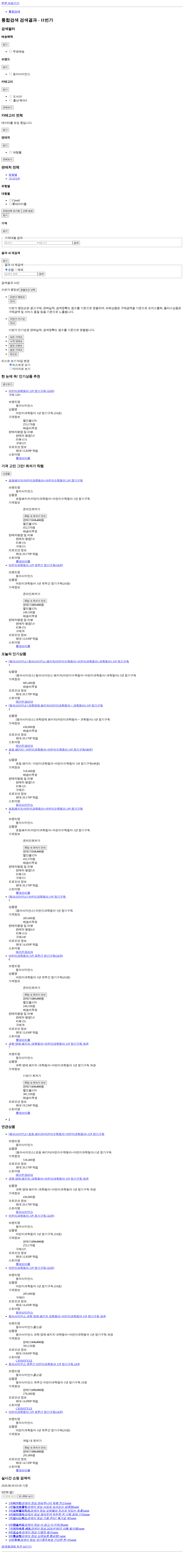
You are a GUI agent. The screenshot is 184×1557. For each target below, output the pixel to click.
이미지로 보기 (21, 368)
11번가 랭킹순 (17, 297)
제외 (20, 269)
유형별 (13, 174)
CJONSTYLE (24, 1360)
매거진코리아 (24, 701)
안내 (12, 301)
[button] (92, 290)
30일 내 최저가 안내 (34, 516)
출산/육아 (20, 100)
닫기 (5, 44)
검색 (76, 243)
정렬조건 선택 (27, 289)
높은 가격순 (16, 349)
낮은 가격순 (16, 337)
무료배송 (18, 51)
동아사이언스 (21, 74)
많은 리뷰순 (16, 345)
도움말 (6, 473)
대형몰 (17, 152)
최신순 (13, 354)
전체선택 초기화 (11, 211)
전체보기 (7, 107)
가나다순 (14, 178)
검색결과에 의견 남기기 (16, 1546)
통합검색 (14, 11)
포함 (11, 269)
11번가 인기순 (17, 318)
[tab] (96, 175)
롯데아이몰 (23, 458)
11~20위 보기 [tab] (26, 1496)
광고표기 (7, 384)
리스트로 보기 (21, 364)
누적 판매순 (16, 341)
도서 (17, 96)
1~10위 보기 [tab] (9, 1496)
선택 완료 (28, 211)
